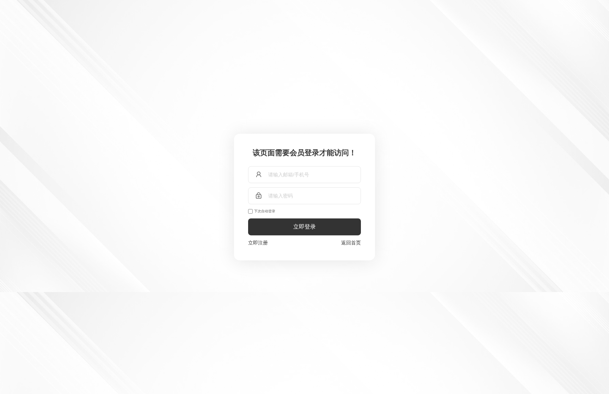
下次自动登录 (264, 211)
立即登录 (304, 227)
